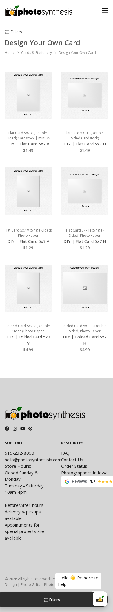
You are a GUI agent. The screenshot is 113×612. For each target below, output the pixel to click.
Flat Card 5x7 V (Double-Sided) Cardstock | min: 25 (28, 135)
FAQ (65, 453)
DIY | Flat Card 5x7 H (84, 144)
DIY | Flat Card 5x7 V (28, 144)
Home (10, 52)
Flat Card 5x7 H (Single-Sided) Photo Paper (85, 233)
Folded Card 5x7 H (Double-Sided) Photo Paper (85, 328)
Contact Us (72, 459)
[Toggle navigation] (104, 11)
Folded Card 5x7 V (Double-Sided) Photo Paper (28, 328)
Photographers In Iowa (84, 473)
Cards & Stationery (36, 52)
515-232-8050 (19, 453)
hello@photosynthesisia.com (33, 459)
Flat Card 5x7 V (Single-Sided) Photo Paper (28, 233)
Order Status (74, 466)
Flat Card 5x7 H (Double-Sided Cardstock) (85, 135)
